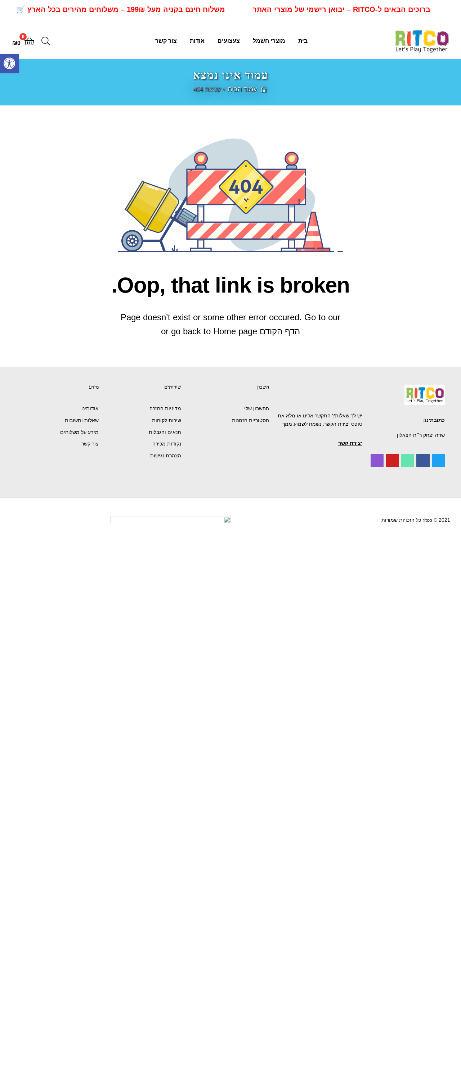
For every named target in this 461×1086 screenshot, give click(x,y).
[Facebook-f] (422, 460)
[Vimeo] (407, 460)
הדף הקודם (280, 331)
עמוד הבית (242, 89)
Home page (235, 331)
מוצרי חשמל (269, 41)
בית (303, 41)
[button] (350, 442)
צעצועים (229, 41)
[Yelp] (377, 460)
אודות (197, 41)
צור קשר (166, 41)
